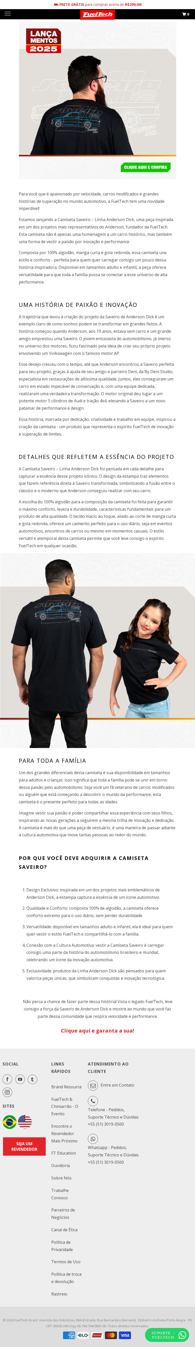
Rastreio (59, 1294)
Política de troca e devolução (66, 1277)
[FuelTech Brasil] (97, 14)
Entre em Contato (117, 1085)
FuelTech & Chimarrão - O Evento (64, 1106)
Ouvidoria (60, 1165)
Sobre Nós (61, 1178)
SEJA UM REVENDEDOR (24, 1146)
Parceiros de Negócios (63, 1213)
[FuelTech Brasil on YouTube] (21, 1079)
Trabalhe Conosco (60, 1194)
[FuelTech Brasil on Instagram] (8, 1092)
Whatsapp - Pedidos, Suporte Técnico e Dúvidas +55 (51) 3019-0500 (113, 1155)
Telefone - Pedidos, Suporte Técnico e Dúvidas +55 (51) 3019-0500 (113, 1117)
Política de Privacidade (62, 1245)
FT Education (63, 1153)
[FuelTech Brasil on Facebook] (8, 1079)
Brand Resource (66, 1087)
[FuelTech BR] (10, 1127)
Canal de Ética (64, 1230)
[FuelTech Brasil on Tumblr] (33, 1079)
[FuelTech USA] (25, 1127)
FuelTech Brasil (26, 1320)
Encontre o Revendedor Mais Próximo (64, 1133)
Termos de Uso (65, 1262)
